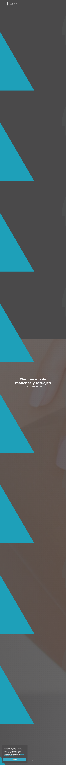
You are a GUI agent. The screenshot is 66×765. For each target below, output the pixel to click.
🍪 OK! (15, 759)
